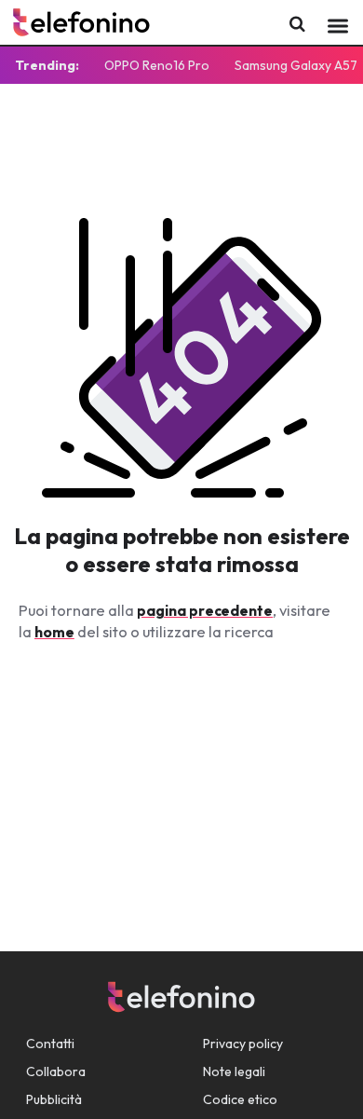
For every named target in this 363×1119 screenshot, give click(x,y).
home (54, 631)
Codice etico (240, 1099)
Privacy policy (243, 1043)
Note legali (234, 1071)
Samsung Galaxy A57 (296, 65)
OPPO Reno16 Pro (156, 65)
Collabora (56, 1071)
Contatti (50, 1043)
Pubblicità (54, 1099)
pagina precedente (205, 610)
